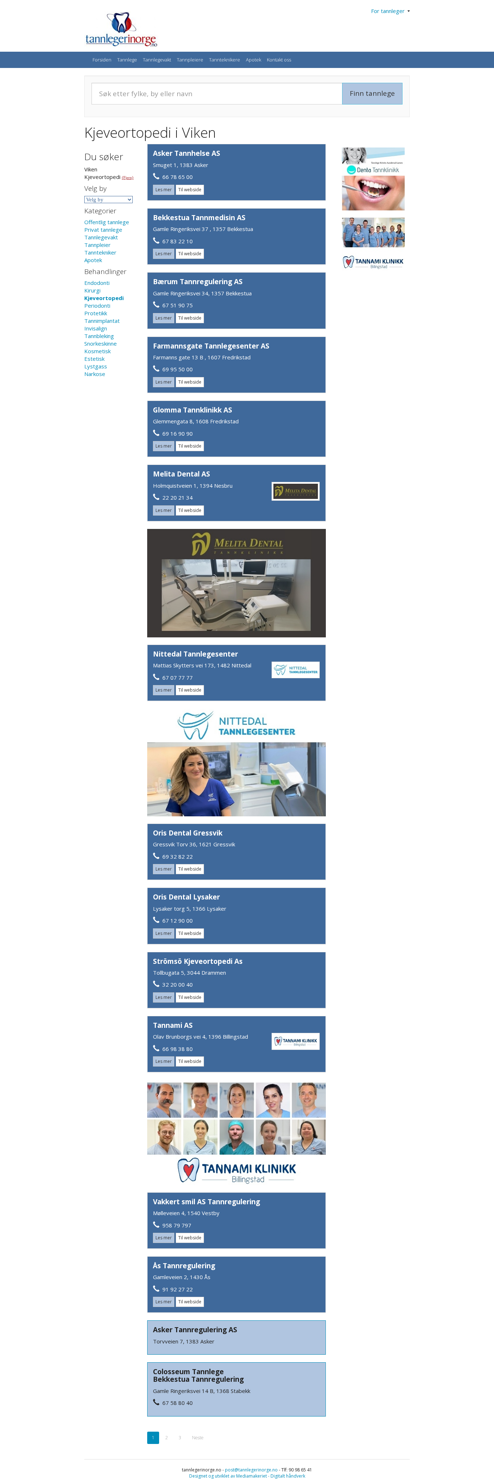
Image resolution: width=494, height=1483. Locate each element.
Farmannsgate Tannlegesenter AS (211, 346)
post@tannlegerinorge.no (251, 1470)
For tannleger (389, 10)
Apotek (253, 59)
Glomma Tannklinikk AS (192, 410)
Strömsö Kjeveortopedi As (198, 961)
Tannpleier (97, 244)
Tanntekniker (100, 252)
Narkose (94, 373)
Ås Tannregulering (184, 1265)
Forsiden (102, 59)
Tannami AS (173, 1025)
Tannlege (127, 59)
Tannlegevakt (157, 59)
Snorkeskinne (100, 343)
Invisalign (95, 328)
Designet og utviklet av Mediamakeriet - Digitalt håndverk (247, 1476)
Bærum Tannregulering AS (198, 281)
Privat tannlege (103, 229)
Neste (198, 1438)
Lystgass (95, 366)
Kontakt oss (279, 59)
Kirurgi (92, 290)
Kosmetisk (97, 351)
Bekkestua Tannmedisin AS (199, 217)
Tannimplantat (102, 320)
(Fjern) (127, 177)
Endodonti (97, 282)
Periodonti (97, 305)
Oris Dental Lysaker (186, 897)
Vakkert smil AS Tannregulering (206, 1201)
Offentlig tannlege (106, 222)
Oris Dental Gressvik (187, 833)
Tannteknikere (224, 59)
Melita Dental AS (181, 474)
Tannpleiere (190, 59)
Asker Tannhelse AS (186, 153)
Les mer (164, 190)
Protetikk (95, 313)
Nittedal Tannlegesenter (195, 654)
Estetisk (94, 358)
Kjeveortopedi (104, 298)
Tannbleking (99, 335)
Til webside (189, 190)
